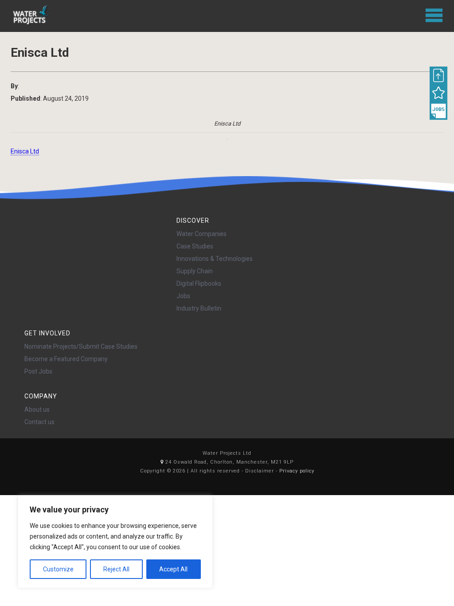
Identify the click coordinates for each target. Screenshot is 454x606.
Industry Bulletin (198, 308)
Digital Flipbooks (198, 283)
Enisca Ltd (25, 151)
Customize (58, 569)
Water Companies (201, 233)
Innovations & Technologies (214, 258)
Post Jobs (38, 371)
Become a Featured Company (66, 358)
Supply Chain (194, 271)
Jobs (183, 295)
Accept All (173, 569)
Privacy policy (296, 471)
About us (37, 409)
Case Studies (194, 246)
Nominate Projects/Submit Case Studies (80, 346)
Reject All (116, 569)
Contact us (39, 421)
